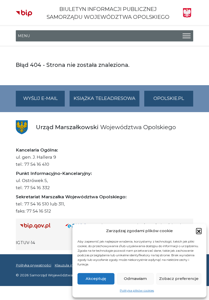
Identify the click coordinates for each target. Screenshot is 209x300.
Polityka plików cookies (137, 290)
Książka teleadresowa (104, 98)
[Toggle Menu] (186, 36)
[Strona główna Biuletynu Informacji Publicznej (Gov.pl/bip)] (38, 226)
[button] (198, 230)
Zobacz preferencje (179, 278)
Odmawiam (135, 278)
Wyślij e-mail (44, 101)
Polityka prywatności (33, 265)
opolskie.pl (168, 98)
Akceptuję (96, 278)
